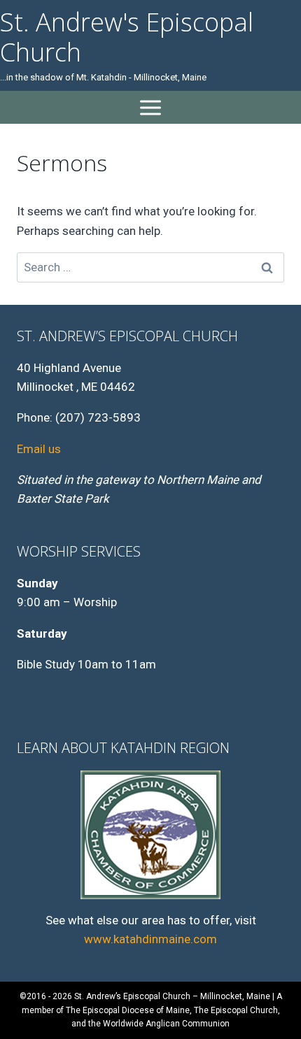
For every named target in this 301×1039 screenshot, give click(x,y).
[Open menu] (150, 107)
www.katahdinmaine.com (150, 939)
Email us (39, 449)
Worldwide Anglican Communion (166, 1024)
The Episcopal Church (236, 1010)
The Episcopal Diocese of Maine (128, 1010)
